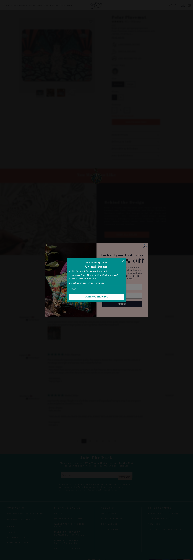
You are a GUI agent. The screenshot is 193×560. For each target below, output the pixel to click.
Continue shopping (96, 297)
